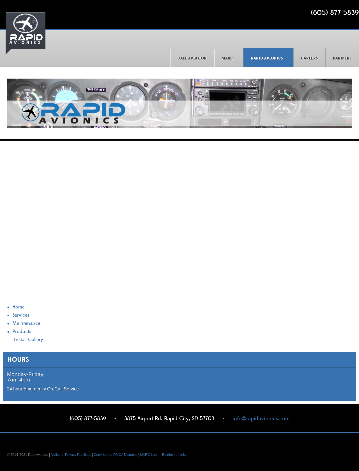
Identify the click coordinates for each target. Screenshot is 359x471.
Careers (309, 58)
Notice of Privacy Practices (71, 455)
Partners (342, 58)
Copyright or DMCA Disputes (115, 455)
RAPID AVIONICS (267, 58)
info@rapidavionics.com (261, 418)
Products (21, 332)
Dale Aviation (192, 58)
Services (20, 315)
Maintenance (26, 323)
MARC (227, 58)
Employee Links (174, 455)
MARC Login (150, 455)
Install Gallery (28, 340)
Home (18, 307)
